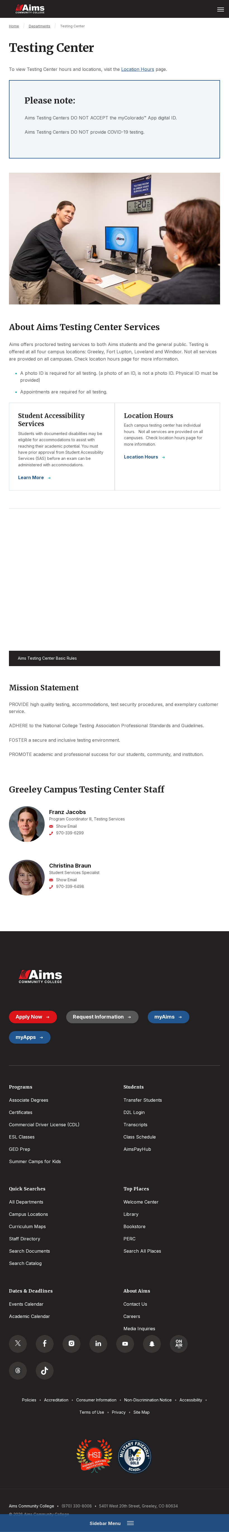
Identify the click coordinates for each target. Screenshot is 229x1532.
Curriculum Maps (27, 1226)
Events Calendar (26, 1304)
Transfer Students (142, 1100)
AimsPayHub (137, 1149)
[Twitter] (18, 1344)
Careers (131, 1316)
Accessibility (191, 1399)
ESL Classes (22, 1137)
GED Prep (19, 1149)
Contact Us (135, 1304)
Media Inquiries (139, 1328)
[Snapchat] (152, 1344)
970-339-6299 (70, 832)
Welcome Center (141, 1202)
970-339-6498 (70, 886)
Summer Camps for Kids (35, 1161)
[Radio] (179, 1344)
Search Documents (29, 1251)
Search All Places (142, 1251)
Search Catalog (25, 1263)
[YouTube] (125, 1344)
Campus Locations (28, 1214)
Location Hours (137, 69)
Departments (39, 26)
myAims (164, 1017)
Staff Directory (24, 1239)
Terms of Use (91, 1412)
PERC (129, 1239)
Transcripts (135, 1124)
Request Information (98, 1017)
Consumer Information (96, 1399)
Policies (29, 1399)
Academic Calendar (29, 1316)
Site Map (141, 1412)
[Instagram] (71, 1344)
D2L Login (134, 1112)
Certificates (20, 1112)
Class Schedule (139, 1137)
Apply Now (29, 1017)
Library (131, 1214)
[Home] (40, 976)
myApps (26, 1037)
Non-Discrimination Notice (148, 1399)
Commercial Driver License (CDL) (44, 1124)
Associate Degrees (28, 1100)
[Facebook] (45, 1344)
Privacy (119, 1412)
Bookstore (134, 1226)
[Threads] (18, 1371)
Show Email (66, 826)
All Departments (26, 1202)
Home (14, 26)
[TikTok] (45, 1371)
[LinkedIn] (98, 1344)
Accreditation (56, 1399)
